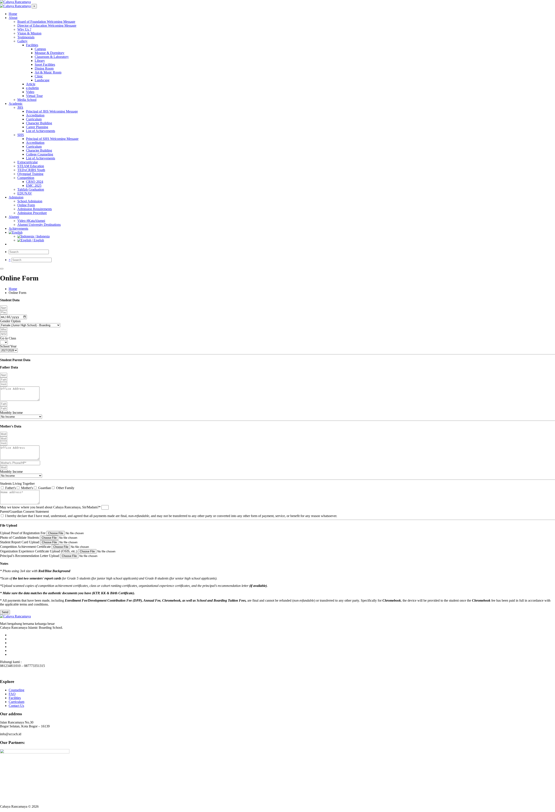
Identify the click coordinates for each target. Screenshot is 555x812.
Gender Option (10, 321)
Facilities (15, 698)
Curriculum (16, 702)
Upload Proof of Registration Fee (23, 533)
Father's (10, 488)
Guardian (44, 488)
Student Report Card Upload (20, 542)
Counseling (16, 690)
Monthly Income (11, 412)
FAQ (12, 694)
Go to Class (8, 338)
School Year (8, 346)
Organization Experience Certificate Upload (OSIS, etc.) (39, 551)
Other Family (65, 488)
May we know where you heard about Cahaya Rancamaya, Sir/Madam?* (50, 507)
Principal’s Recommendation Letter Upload (30, 556)
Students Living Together (17, 483)
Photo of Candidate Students (20, 537)
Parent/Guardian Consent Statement (24, 511)
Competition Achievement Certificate (26, 546)
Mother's (27, 488)
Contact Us (16, 705)
